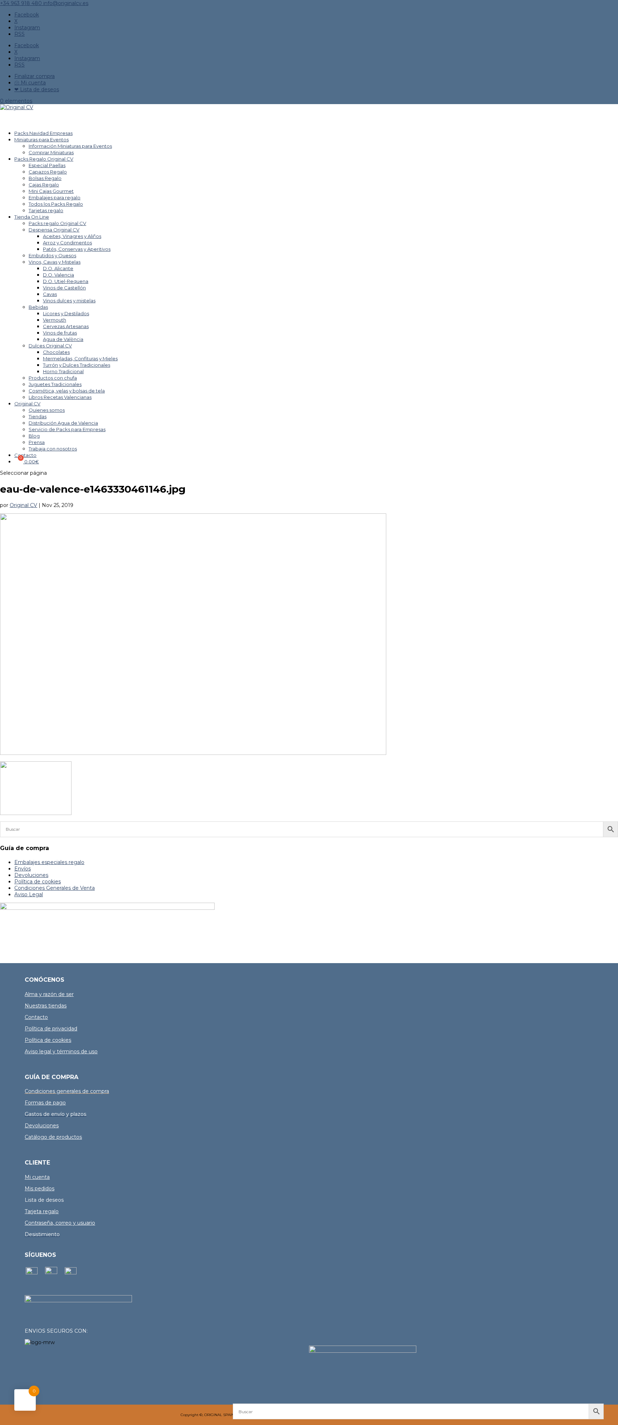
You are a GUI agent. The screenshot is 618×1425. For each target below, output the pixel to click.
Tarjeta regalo (42, 1211)
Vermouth (54, 320)
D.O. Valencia (58, 275)
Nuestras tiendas (46, 1005)
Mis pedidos (39, 1188)
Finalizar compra (34, 76)
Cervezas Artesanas (66, 326)
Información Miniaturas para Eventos (70, 146)
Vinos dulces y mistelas (69, 300)
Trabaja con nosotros (53, 449)
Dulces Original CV (50, 345)
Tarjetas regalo (46, 210)
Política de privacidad (51, 1028)
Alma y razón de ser (49, 994)
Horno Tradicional (63, 371)
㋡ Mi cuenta (30, 82)
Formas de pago (45, 1102)
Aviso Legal (28, 894)
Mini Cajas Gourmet (51, 191)
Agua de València (63, 339)
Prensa (37, 442)
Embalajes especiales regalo (49, 862)
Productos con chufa (53, 378)
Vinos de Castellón (64, 288)
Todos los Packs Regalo (56, 204)
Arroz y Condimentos (67, 242)
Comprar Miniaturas (51, 152)
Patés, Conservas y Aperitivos (77, 249)
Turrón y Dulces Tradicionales (76, 365)
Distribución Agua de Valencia (63, 423)
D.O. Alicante (58, 268)
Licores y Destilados (66, 313)
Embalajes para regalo (54, 197)
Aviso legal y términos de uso (61, 1051)
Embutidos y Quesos (52, 255)
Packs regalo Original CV (57, 223)
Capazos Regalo (48, 172)
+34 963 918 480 (21, 3)
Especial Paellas (47, 165)
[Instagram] (51, 1272)
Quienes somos (47, 410)
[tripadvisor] (71, 1272)
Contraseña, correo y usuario (60, 1223)
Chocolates (56, 352)
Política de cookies (37, 881)
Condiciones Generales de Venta (54, 888)
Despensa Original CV (54, 230)
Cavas (50, 294)
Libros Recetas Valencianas (60, 397)
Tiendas (37, 416)
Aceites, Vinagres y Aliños (72, 236)
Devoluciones (31, 875)
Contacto (36, 1017)
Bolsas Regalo (45, 178)
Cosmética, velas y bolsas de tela (67, 391)
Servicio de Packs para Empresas (67, 429)
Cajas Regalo (44, 184)
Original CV (27, 403)
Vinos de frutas (60, 333)
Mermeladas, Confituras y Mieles (80, 358)
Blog (34, 436)
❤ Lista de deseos (36, 89)
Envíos (22, 868)
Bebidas (38, 307)
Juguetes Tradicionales (55, 384)
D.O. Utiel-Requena (65, 281)
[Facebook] (32, 1272)
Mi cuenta (37, 1177)
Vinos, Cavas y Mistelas (54, 262)
